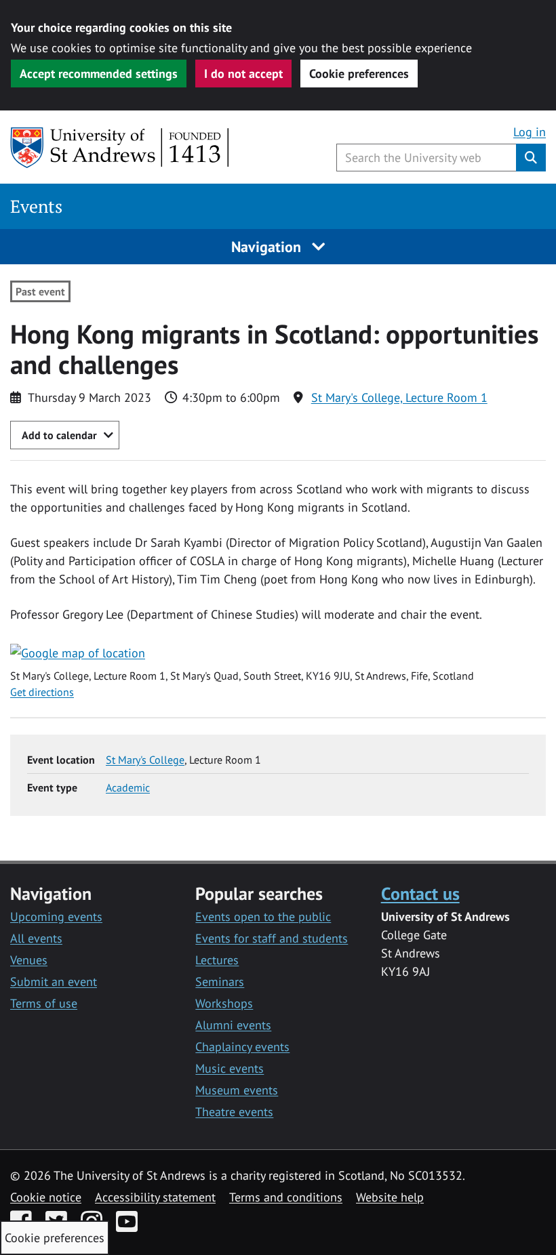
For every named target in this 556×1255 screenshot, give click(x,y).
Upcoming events (56, 916)
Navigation (268, 246)
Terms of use (43, 1003)
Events (36, 206)
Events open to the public (263, 916)
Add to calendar (59, 435)
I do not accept (243, 73)
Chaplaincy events (242, 1046)
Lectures (217, 960)
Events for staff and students (271, 938)
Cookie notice (45, 1197)
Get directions (42, 692)
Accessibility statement (155, 1197)
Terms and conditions (285, 1197)
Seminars (219, 981)
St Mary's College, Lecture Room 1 (399, 397)
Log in (529, 132)
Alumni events (233, 1025)
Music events (229, 1068)
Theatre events (234, 1111)
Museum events (236, 1090)
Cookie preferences (359, 73)
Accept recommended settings (99, 73)
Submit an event (53, 981)
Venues (28, 960)
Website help (390, 1197)
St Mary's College (145, 759)
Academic (128, 787)
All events (36, 938)
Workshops (224, 1003)
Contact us (420, 893)
